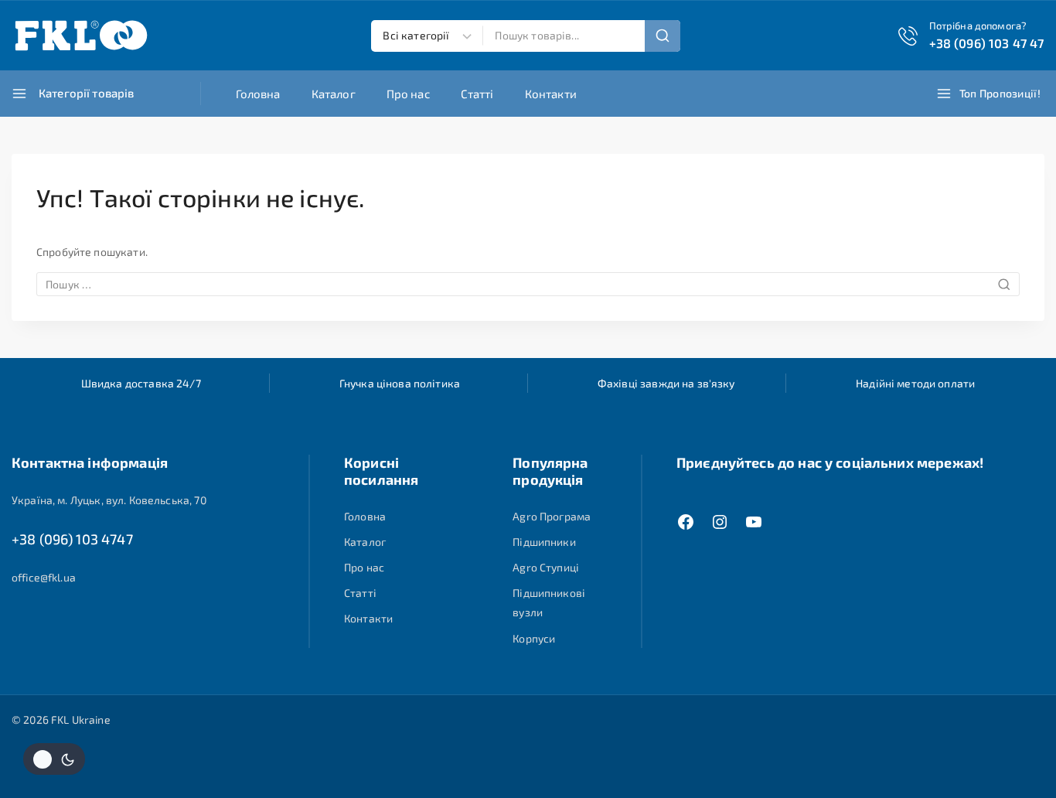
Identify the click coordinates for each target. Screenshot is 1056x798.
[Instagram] (719, 522)
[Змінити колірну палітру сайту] (54, 759)
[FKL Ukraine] (81, 35)
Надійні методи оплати (915, 383)
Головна (258, 94)
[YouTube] (753, 522)
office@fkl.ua (44, 577)
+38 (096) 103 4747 (72, 538)
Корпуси (534, 638)
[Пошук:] (528, 284)
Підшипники (544, 541)
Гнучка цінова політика (399, 383)
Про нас (408, 94)
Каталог (334, 94)
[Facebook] (685, 522)
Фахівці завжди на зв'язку (666, 383)
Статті (477, 94)
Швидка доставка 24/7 (141, 383)
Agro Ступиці (546, 567)
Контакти (551, 94)
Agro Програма (552, 516)
